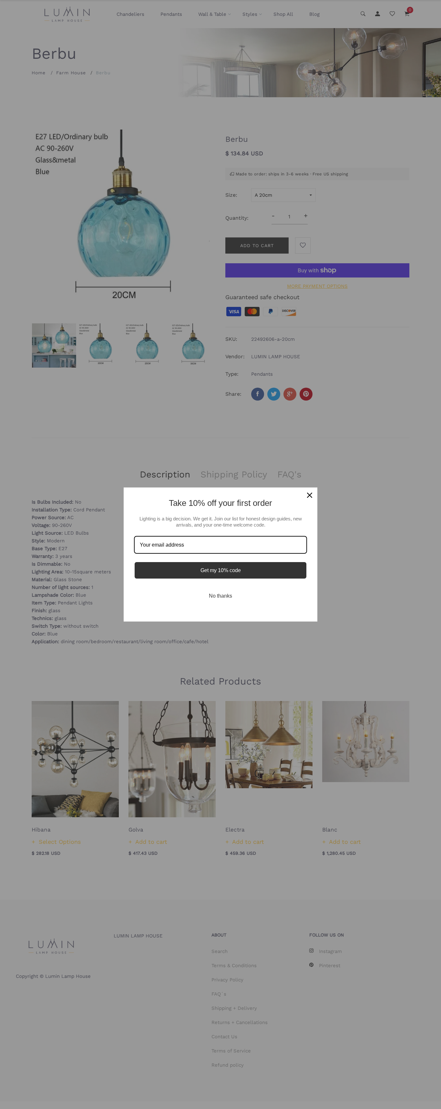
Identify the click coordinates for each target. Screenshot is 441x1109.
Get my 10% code (220, 570)
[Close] (309, 495)
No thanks (220, 596)
